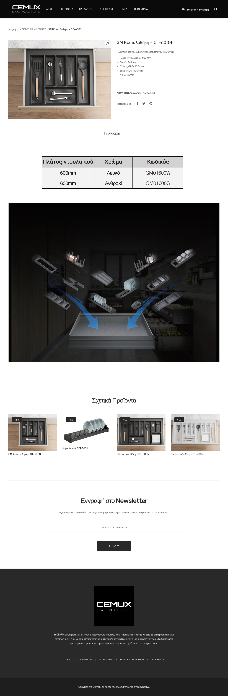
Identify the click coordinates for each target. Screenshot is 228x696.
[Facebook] (137, 103)
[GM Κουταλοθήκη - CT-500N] (32, 432)
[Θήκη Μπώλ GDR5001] (87, 429)
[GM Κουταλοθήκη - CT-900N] (195, 432)
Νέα (68, 659)
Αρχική (12, 29)
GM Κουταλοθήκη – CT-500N (24, 454)
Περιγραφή (112, 133)
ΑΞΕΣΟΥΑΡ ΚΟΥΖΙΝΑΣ (33, 29)
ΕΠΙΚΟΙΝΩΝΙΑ (106, 659)
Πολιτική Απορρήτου (132, 659)
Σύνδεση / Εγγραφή (198, 9)
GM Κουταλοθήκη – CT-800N (133, 454)
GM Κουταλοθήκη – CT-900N (187, 454)
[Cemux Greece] (26, 8)
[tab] (113, 134)
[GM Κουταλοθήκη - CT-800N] (141, 432)
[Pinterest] (150, 103)
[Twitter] (143, 103)
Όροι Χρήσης (158, 659)
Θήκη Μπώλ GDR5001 (75, 448)
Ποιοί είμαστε (84, 659)
